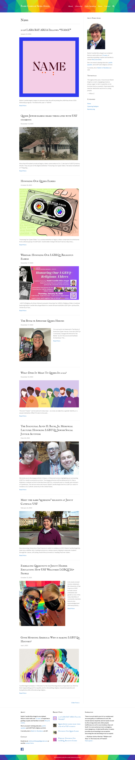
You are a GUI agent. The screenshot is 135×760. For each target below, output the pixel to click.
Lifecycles (78, 6)
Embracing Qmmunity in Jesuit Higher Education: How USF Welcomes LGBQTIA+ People (47, 569)
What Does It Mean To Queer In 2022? (44, 373)
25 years (105, 55)
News (100, 6)
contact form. (29, 743)
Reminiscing (91, 109)
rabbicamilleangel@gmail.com (37, 741)
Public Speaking (90, 6)
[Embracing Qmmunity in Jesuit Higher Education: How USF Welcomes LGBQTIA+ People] (42, 603)
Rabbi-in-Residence (103, 68)
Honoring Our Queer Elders (38, 181)
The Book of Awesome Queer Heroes (42, 321)
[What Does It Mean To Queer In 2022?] (49, 393)
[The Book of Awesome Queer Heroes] (35, 344)
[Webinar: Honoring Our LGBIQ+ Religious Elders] (49, 283)
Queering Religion (93, 106)
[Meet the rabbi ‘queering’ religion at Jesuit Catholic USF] (49, 528)
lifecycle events (96, 59)
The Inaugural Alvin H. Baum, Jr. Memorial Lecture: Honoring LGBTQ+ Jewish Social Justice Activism (47, 430)
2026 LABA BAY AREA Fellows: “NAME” (46, 30)
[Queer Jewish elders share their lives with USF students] (48, 143)
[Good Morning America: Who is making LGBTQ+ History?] (49, 665)
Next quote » (89, 741)
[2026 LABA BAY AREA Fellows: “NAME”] (49, 67)
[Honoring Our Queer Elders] (49, 212)
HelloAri (79, 757)
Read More (22, 105)
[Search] (112, 6)
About (70, 6)
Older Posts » (75, 702)
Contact (107, 6)
